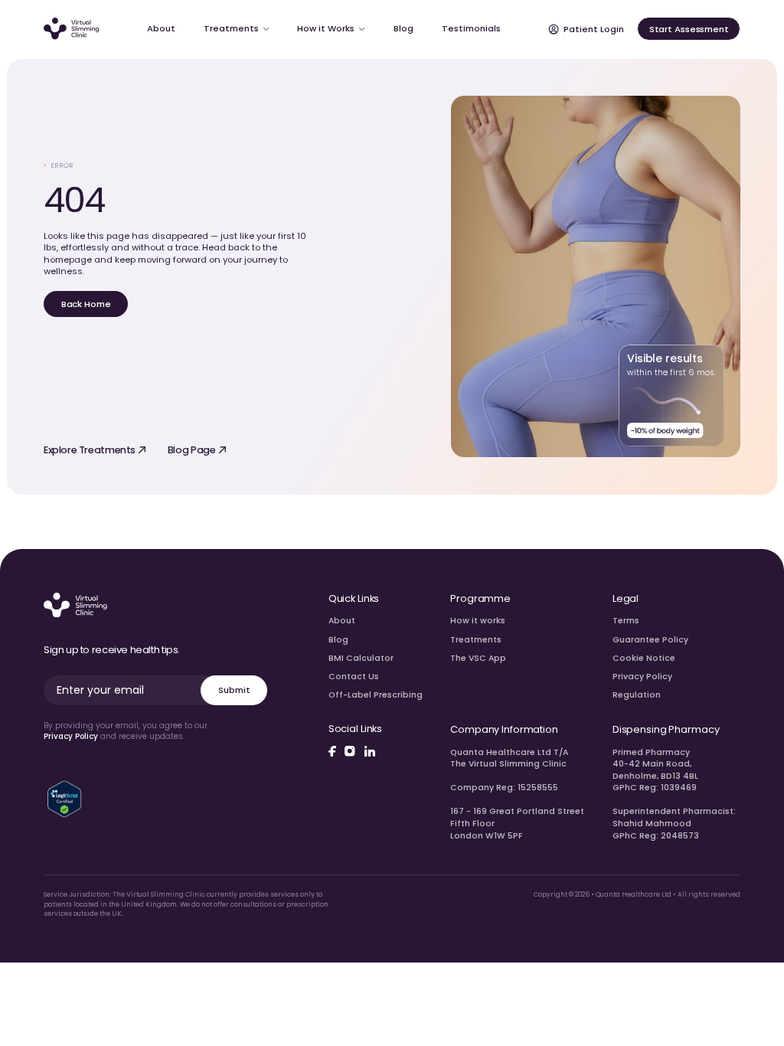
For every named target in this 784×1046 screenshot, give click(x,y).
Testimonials (471, 28)
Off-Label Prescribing (375, 695)
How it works (477, 620)
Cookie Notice (643, 658)
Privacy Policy (71, 736)
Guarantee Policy (650, 640)
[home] (72, 29)
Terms (625, 620)
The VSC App (478, 658)
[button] (236, 29)
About (341, 620)
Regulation (636, 695)
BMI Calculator (361, 658)
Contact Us (353, 676)
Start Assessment (689, 29)
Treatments (475, 640)
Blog (338, 640)
